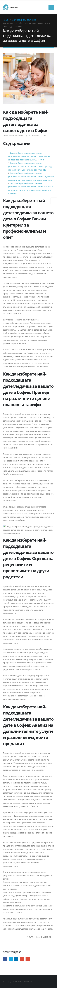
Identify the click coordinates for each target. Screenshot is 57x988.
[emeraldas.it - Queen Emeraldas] (11, 7)
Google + (22, 959)
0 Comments (34, 135)
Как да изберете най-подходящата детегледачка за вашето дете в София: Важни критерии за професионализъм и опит (29, 156)
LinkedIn (16, 959)
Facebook (5, 959)
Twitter (11, 959)
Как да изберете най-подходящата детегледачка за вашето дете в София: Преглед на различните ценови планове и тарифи (30, 166)
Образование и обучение (13, 135)
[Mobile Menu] (51, 7)
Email (28, 959)
